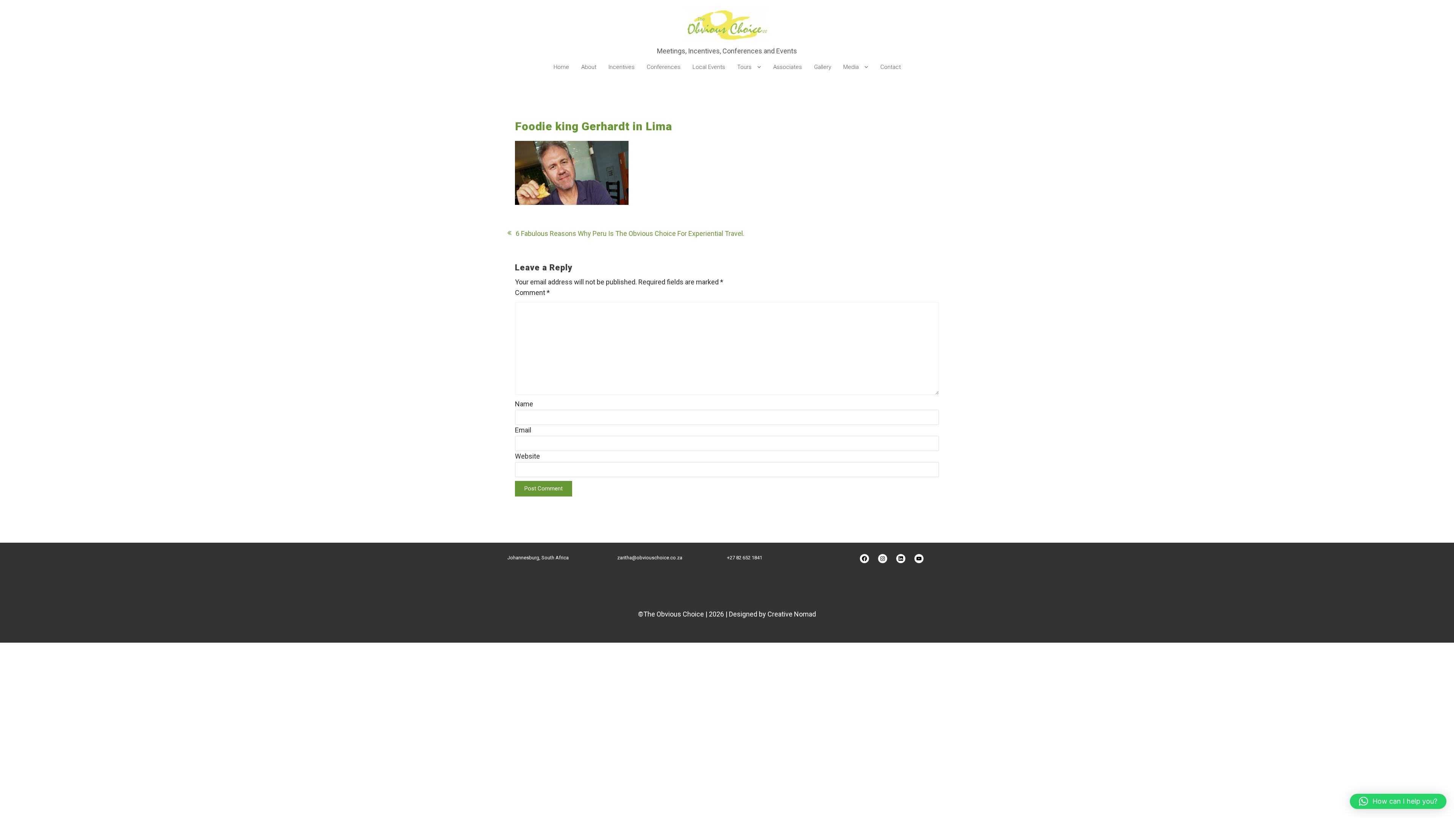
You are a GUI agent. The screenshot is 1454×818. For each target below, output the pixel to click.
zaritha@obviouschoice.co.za (649, 557)
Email (523, 430)
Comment (532, 293)
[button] (1398, 801)
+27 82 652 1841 (744, 557)
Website (527, 456)
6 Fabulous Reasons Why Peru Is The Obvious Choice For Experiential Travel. (630, 233)
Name (524, 404)
